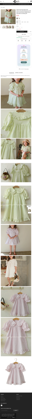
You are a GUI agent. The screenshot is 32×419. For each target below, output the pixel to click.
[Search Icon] (3, 1)
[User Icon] (28, 1)
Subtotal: (17, 29)
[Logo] (16, 1)
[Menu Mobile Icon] (0, 1)
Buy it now (24, 34)
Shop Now (23, 62)
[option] (8, 4)
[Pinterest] (1, 405)
